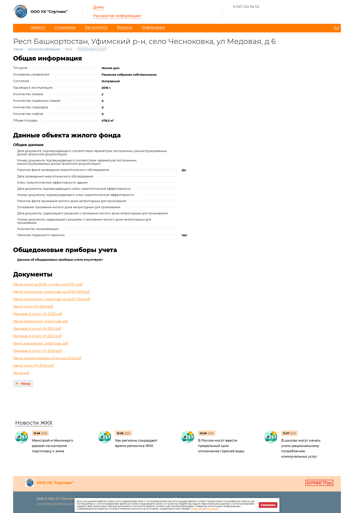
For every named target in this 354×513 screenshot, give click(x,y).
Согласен (268, 505)
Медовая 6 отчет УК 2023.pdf (37, 351)
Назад (25, 383)
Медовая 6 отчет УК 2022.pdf (37, 336)
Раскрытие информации (117, 16)
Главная (18, 48)
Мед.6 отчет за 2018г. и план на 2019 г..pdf (47, 284)
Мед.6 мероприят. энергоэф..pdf (40, 321)
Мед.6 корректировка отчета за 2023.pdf (47, 358)
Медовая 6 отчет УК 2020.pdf (37, 314)
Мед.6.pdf (21, 373)
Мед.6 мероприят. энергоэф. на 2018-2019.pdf (51, 292)
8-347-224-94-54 (246, 7)
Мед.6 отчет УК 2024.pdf (33, 366)
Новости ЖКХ (33, 422)
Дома (98, 7)
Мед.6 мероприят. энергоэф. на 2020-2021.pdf (51, 299)
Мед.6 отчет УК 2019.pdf (33, 306)
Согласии (212, 508)
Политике (196, 508)
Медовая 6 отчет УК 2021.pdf (37, 329)
